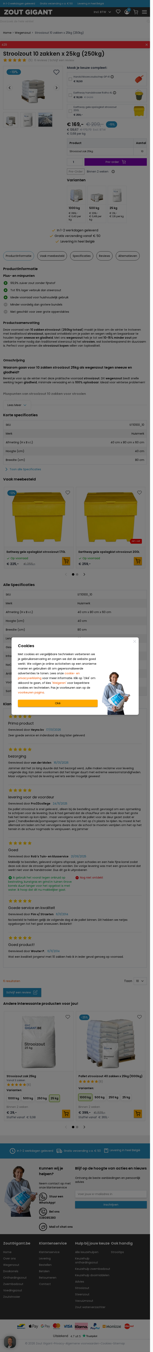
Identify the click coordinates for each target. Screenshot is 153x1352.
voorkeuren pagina (31, 692)
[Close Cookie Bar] (134, 641)
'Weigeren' (59, 683)
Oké (58, 703)
